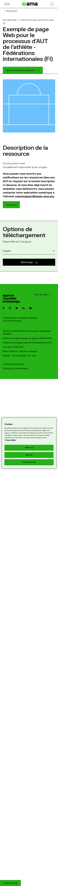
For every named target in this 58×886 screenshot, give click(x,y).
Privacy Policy (10, 440)
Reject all (29, 448)
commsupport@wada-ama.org (34, 196)
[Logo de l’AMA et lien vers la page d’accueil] (30, 4)
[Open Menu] (7, 4)
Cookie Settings (10, 883)
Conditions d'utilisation (13, 364)
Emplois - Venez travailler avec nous (19, 356)
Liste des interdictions (13, 347)
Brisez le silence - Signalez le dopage (20, 351)
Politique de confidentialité (15, 368)
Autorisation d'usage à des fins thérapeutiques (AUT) (27, 343)
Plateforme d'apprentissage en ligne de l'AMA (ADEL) (27, 338)
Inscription (11, 204)
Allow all (29, 455)
